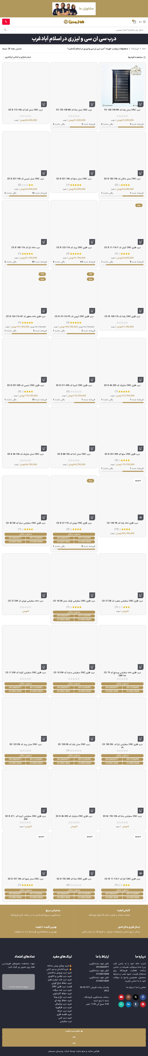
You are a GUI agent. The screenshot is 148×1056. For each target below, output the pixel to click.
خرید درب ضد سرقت (62, 990)
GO (74, 1037)
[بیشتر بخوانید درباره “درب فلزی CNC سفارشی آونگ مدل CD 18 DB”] (92, 595)
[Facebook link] (143, 997)
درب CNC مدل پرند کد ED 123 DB (26, 744)
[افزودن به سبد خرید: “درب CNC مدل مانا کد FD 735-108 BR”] (92, 104)
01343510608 (102, 974)
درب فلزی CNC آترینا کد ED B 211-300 (74, 385)
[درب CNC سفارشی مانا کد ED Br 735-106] (122, 792)
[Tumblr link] (136, 1004)
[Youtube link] (121, 997)
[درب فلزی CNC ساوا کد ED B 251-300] (122, 430)
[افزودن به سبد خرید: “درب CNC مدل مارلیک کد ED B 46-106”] (44, 448)
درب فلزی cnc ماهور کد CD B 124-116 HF (25, 316)
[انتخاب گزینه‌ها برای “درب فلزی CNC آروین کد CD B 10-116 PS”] (92, 311)
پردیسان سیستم (56, 1051)
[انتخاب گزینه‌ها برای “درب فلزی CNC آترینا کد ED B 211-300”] (92, 380)
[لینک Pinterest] (143, 1004)
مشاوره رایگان (74, 534)
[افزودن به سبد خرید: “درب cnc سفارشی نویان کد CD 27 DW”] (44, 595)
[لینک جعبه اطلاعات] (37, 913)
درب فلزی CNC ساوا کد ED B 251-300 (122, 454)
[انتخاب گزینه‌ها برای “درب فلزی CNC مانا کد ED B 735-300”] (92, 873)
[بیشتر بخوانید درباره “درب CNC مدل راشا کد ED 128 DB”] (92, 739)
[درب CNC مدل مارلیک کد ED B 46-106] (25, 430)
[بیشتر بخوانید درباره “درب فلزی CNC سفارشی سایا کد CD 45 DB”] (44, 517)
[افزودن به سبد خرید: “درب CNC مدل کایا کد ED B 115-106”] (44, 104)
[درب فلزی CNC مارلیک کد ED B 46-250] (122, 361)
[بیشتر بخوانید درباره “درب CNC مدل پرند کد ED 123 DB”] (44, 739)
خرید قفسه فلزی (64, 1014)
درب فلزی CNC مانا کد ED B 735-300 (74, 879)
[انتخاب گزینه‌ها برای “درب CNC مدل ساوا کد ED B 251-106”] (92, 173)
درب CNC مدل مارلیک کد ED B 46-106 (26, 454)
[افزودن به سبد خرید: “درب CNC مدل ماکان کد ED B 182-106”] (141, 173)
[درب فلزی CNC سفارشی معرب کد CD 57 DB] (122, 577)
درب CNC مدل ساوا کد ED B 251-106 (74, 179)
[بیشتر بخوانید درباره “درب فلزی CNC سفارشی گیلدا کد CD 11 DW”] (44, 667)
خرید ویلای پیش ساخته (58, 966)
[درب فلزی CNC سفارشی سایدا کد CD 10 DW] (74, 649)
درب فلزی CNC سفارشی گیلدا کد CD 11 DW (25, 672)
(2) (116, 185)
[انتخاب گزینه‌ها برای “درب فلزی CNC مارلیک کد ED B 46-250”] (141, 380)
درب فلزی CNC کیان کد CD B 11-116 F (122, 247)
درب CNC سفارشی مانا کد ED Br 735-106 (122, 816)
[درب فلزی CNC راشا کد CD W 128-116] (122, 292)
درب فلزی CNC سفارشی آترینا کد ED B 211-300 (25, 818)
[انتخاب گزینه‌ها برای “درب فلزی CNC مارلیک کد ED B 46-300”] (92, 810)
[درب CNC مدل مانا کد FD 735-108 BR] (74, 86)
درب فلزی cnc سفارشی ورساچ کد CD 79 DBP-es (122, 674)
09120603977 (63, 538)
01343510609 (84, 541)
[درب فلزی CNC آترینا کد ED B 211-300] (74, 361)
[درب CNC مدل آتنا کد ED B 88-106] (74, 430)
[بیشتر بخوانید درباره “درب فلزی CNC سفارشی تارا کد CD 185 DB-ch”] (141, 739)
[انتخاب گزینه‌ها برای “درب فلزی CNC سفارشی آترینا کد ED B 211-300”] (44, 810)
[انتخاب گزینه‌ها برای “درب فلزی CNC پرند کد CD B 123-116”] (92, 242)
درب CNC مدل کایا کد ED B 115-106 (26, 110)
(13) (116, 529)
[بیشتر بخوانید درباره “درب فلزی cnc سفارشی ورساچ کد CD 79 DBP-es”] (141, 667)
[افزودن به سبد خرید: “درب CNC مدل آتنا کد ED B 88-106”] (92, 448)
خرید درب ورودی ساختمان (60, 972)
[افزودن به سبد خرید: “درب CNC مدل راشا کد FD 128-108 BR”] (141, 104)
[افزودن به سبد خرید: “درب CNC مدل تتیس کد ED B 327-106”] (44, 173)
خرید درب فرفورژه (64, 1007)
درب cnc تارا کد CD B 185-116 (25, 247)
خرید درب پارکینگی (63, 1004)
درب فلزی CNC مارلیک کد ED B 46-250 (122, 385)
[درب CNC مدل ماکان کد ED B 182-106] (122, 155)
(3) (67, 254)
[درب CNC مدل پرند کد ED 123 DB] (25, 720)
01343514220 (63, 541)
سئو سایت (80, 1051)
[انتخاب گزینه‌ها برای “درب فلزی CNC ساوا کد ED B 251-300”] (141, 448)
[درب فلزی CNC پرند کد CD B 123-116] (74, 224)
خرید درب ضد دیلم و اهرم (60, 979)
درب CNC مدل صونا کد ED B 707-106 (25, 879)
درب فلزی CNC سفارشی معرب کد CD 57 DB (122, 601)
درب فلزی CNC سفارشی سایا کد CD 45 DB (25, 523)
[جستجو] (5, 30)
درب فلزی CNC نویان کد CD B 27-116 (74, 523)
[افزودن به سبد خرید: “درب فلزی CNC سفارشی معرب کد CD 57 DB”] (141, 595)
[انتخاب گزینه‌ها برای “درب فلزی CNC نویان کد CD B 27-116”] (92, 517)
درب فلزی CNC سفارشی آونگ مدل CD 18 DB (74, 601)
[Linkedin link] (128, 1004)
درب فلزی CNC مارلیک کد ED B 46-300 (74, 816)
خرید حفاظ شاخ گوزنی (61, 983)
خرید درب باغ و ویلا (63, 997)
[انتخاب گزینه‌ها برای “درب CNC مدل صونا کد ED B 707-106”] (44, 873)
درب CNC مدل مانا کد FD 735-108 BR (74, 110)
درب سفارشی (66, 1021)
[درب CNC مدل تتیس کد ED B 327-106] (25, 155)
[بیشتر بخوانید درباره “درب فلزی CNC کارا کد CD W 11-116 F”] (141, 873)
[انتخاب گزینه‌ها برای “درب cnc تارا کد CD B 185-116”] (44, 242)
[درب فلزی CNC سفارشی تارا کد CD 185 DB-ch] (122, 720)
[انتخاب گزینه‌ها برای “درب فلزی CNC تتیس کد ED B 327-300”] (44, 380)
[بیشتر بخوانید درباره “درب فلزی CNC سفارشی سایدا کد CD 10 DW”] (92, 667)
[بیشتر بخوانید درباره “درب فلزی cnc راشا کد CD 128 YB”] (141, 517)
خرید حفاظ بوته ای (63, 1000)
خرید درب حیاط (64, 1011)
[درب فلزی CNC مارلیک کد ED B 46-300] (74, 792)
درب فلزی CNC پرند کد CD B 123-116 (74, 247)
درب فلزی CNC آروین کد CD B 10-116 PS (74, 316)
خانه (144, 49)
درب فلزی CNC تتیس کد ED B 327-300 (25, 385)
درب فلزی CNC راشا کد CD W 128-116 (122, 316)
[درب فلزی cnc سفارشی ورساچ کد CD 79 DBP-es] (122, 649)
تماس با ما (141, 987)
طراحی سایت (93, 1051)
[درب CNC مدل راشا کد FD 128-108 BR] (122, 86)
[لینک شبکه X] (136, 997)
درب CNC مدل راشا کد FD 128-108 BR (122, 110)
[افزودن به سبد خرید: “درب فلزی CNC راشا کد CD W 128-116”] (141, 311)
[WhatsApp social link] (121, 1004)
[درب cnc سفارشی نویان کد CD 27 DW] (25, 577)
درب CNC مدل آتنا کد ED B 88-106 (74, 454)
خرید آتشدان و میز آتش (57, 969)
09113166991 (84, 538)
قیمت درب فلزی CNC (62, 986)
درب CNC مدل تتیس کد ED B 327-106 (25, 179)
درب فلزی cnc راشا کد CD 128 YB (122, 523)
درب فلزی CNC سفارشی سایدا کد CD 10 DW (74, 672)
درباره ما (130, 987)
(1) (67, 185)
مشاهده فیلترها (135, 57)
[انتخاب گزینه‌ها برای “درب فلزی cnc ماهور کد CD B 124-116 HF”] (44, 311)
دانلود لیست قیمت (72, 1031)
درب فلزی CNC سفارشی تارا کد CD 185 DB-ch (122, 746)
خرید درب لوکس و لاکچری (60, 976)
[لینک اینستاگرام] (128, 997)
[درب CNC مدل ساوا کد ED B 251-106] (74, 155)
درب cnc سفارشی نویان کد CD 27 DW (25, 601)
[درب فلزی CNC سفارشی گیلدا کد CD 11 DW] (25, 649)
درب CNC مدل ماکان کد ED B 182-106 (122, 179)
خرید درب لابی (65, 1018)
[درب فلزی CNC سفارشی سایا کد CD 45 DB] (25, 499)
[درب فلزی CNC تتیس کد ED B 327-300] (25, 361)
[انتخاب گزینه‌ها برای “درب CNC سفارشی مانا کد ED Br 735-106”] (141, 810)
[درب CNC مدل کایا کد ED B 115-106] (25, 86)
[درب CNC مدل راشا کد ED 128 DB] (74, 720)
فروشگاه (135, 49)
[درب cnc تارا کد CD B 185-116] (25, 224)
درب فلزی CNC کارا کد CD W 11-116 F (122, 879)
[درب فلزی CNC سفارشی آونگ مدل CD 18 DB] (74, 577)
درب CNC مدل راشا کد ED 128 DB (74, 744)
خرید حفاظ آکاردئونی (62, 993)
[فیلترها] (137, 320)
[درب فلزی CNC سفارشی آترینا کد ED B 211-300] (25, 792)
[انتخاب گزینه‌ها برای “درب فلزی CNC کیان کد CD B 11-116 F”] (141, 242)
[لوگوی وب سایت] (74, 21)
